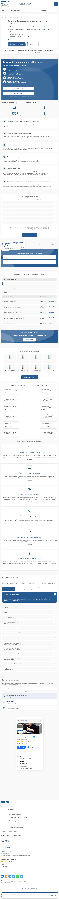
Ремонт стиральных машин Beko (18, 817)
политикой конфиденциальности (35, 264)
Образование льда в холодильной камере (13, 318)
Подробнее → (51, 301)
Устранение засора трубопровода (9, 210)
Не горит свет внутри (8, 323)
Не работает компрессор (9, 301)
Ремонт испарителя (7, 214)
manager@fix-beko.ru (7, 851)
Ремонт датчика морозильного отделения (11, 218)
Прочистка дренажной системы (9, 222)
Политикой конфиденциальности (42, 691)
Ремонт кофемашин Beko (16, 827)
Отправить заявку (18, 93)
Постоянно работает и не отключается (12, 312)
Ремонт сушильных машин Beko (18, 824)
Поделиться (2, 876)
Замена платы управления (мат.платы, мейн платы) (13, 202)
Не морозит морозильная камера (11, 307)
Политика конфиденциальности (29, 888)
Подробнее (29, 459)
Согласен (53, 895)
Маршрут (22, 747)
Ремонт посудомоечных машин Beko (19, 821)
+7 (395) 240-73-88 (26, 3)
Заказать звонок (29, 339)
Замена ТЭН (5, 206)
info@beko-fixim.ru (6, 847)
